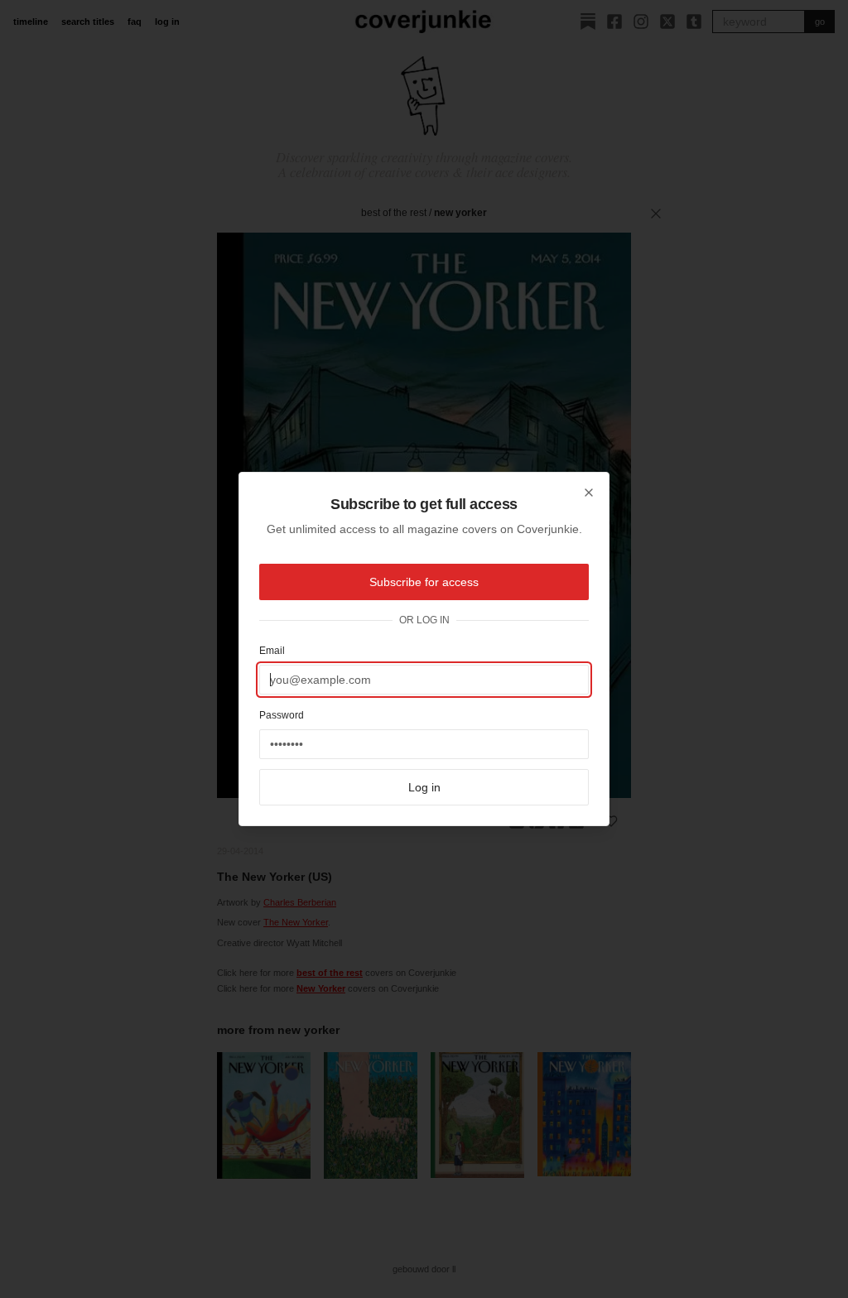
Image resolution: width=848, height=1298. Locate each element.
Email (272, 650)
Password (281, 715)
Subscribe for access (424, 582)
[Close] (588, 492)
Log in (424, 787)
